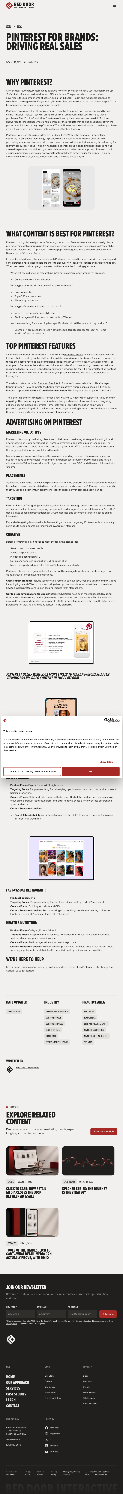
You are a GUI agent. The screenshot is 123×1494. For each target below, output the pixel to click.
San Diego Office (53, 1398)
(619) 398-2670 (13, 1445)
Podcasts (87, 1381)
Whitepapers (89, 1398)
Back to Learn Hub (104, 1131)
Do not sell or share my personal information (32, 771)
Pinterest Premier (43, 397)
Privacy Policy (11, 1324)
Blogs (85, 1375)
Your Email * (73, 1307)
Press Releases (90, 1403)
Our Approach (17, 1382)
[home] (20, 5)
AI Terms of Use (90, 1473)
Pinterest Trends (73, 354)
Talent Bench (51, 1392)
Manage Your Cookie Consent (71, 1473)
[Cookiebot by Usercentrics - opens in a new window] (106, 720)
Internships (50, 1387)
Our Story (49, 1375)
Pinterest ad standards (66, 565)
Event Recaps (89, 1392)
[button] (114, 5)
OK (91, 771)
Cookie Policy (54, 1473)
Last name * (42, 1307)
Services (13, 1388)
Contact (12, 1405)
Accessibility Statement (11, 1473)
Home (10, 1376)
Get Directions (13, 1439)
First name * (11, 1307)
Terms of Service (72, 1321)
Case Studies (16, 1394)
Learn (11, 1400)
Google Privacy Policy (52, 1321)
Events (86, 1387)
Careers (48, 1381)
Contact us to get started (20, 970)
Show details (106, 762)
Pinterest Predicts (48, 383)
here (79, 587)
